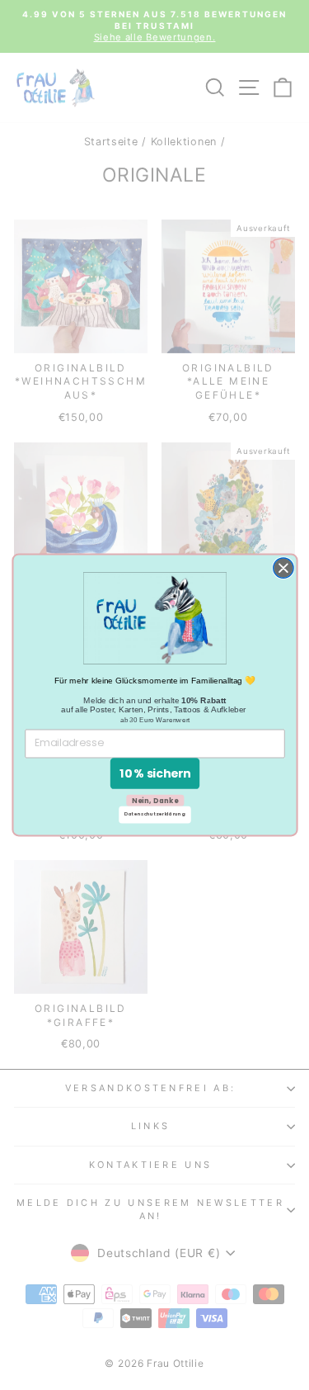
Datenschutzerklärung (154, 814)
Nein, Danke (154, 800)
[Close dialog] (283, 568)
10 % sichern (154, 773)
